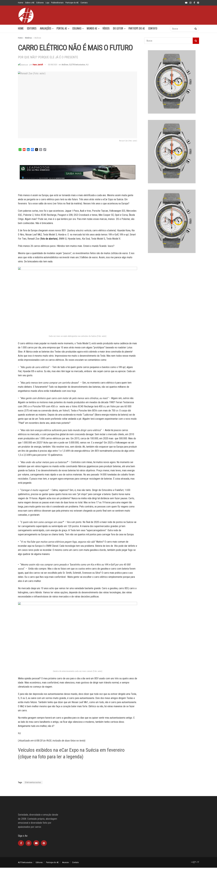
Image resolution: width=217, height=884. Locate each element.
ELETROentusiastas (77, 64)
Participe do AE (72, 3)
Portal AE (62, 28)
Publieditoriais (57, 3)
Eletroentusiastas (33, 782)
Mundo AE (92, 28)
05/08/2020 (52, 64)
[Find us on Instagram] (190, 3)
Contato (84, 3)
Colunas (76, 28)
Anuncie (65, 862)
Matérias (28, 38)
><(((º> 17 (195, 862)
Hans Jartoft (38, 64)
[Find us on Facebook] (194, 3)
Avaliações (45, 28)
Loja (47, 3)
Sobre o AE (29, 3)
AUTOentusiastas (25, 862)
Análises (37, 38)
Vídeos (105, 28)
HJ (87, 64)
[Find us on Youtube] (186, 3)
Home (20, 3)
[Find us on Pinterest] (198, 3)
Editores (40, 3)
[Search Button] (164, 29)
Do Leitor (118, 28)
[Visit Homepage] (26, 15)
